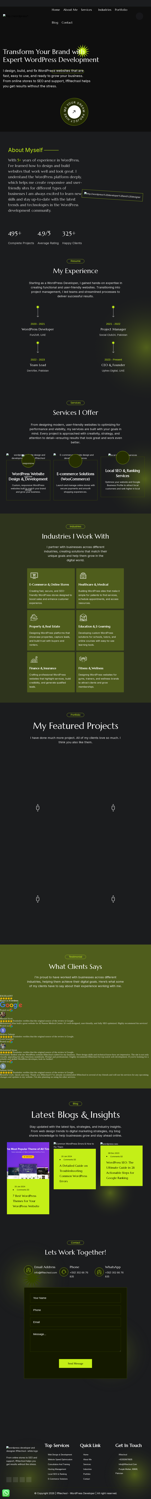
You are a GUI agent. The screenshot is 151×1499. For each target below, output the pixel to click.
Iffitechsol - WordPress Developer (76, 1493)
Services (86, 10)
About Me (70, 10)
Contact (67, 22)
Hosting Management (57, 1469)
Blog (55, 22)
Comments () (22, 1190)
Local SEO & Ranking (57, 1474)
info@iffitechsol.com (128, 1464)
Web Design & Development (60, 1455)
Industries (104, 10)
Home (56, 10)
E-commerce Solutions (58, 1479)
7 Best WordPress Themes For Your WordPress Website (26, 1201)
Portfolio (121, 10)
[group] (37, 808)
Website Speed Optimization (60, 1459)
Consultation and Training (59, 1464)
